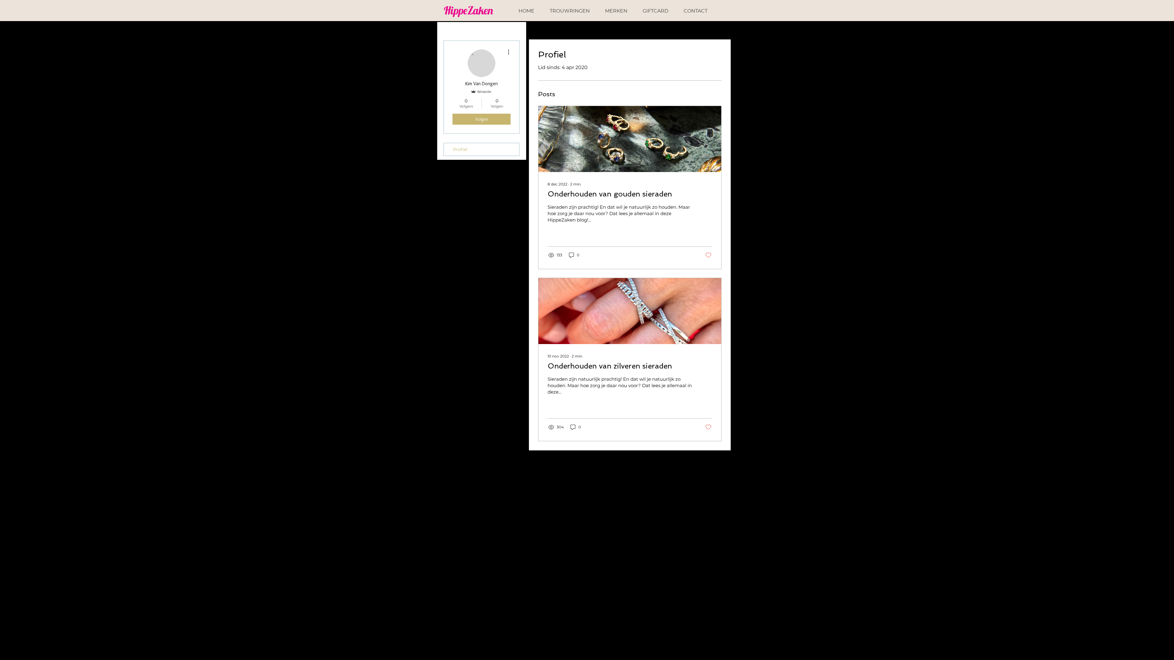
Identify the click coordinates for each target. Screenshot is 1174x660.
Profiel (460, 149)
